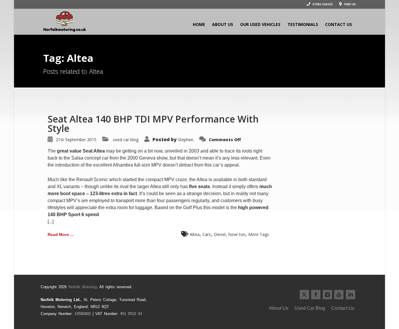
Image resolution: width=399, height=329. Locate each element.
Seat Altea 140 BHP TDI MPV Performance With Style (153, 123)
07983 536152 (322, 4)
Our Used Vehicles (260, 24)
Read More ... (61, 234)
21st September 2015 (76, 139)
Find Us (349, 4)
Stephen (185, 139)
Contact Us (338, 24)
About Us (222, 24)
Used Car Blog (309, 308)
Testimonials (302, 24)
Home (199, 24)
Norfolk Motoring (82, 287)
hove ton (236, 234)
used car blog (125, 139)
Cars (206, 234)
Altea (195, 234)
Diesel (219, 234)
